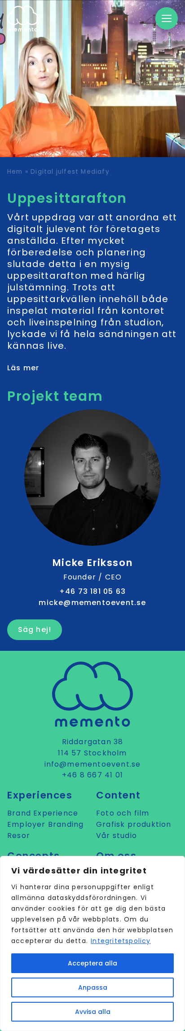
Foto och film (123, 813)
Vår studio (116, 835)
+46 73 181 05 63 (92, 591)
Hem (15, 171)
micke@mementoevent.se (92, 602)
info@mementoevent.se (92, 764)
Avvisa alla (92, 1011)
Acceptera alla (92, 963)
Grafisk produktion (134, 824)
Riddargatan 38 (92, 742)
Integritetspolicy (120, 940)
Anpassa (92, 987)
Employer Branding (45, 824)
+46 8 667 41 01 (92, 775)
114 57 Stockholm (92, 753)
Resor (18, 835)
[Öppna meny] (166, 18)
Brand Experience (42, 813)
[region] (92, 943)
